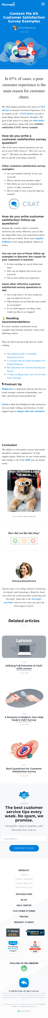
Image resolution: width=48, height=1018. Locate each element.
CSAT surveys (27, 113)
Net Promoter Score (24, 887)
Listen (5, 404)
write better (38, 120)
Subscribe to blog (24, 848)
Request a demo (24, 922)
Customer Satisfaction (24, 879)
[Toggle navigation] (44, 4)
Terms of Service (25, 1006)
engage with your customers (31, 411)
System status (24, 1011)
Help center (24, 905)
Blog (24, 900)
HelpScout (7, 388)
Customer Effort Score (24, 883)
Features (24, 875)
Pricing (24, 916)
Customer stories (24, 911)
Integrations (24, 894)
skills (27, 459)
